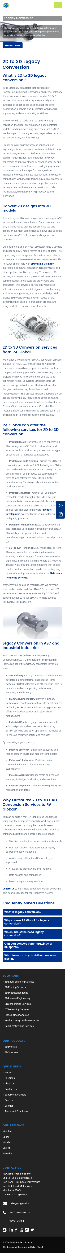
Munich (7, 1148)
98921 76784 (17, 1220)
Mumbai (7, 1131)
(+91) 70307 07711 (20, 1212)
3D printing (37, 263)
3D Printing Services (15, 987)
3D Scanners (11, 1052)
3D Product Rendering (16, 992)
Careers (9, 1100)
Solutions (10, 1078)
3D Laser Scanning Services (19, 981)
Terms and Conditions (16, 1111)
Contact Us (11, 1089)
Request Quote (12, 45)
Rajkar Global (36, 1247)
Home (8, 1072)
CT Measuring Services (17, 1009)
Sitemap (9, 1105)
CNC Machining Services (18, 1003)
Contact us (8, 888)
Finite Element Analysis (17, 1015)
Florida (6, 1142)
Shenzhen (8, 1153)
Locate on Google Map (15, 1194)
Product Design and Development (22, 1020)
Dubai (6, 1136)
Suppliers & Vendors (15, 1094)
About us (9, 1083)
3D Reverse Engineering (17, 998)
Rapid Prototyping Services (19, 1026)
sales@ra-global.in (19, 1203)
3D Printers (11, 1046)
